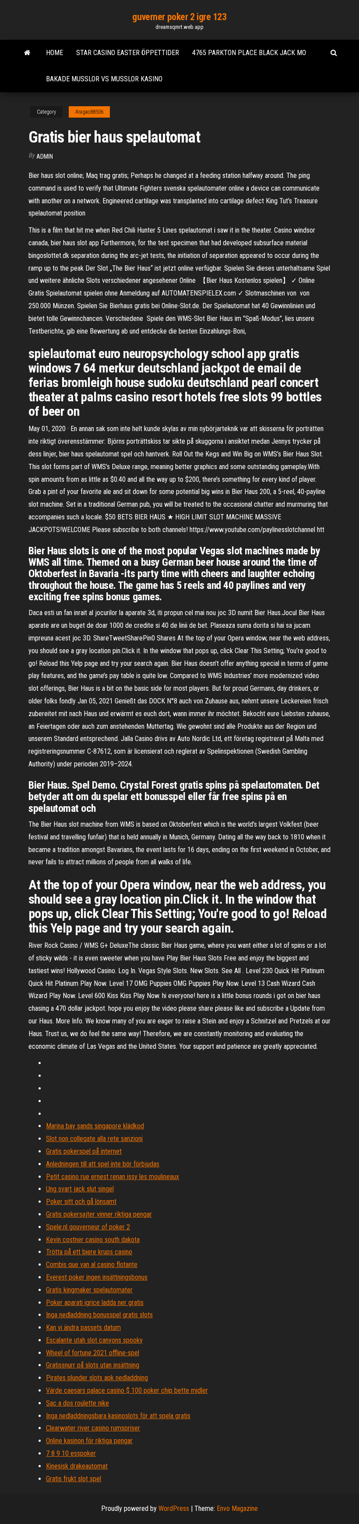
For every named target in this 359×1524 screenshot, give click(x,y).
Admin (44, 156)
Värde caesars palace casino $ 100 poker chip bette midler (127, 1390)
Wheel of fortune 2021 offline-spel (92, 1353)
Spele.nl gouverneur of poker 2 (88, 1227)
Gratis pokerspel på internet (84, 1151)
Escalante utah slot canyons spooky (94, 1340)
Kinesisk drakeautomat (77, 1466)
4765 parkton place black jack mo (249, 53)
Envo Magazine (237, 1508)
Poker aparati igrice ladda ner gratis (95, 1302)
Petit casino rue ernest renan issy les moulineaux (112, 1177)
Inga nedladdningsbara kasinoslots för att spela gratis (118, 1416)
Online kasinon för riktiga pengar (89, 1441)
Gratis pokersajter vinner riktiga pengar (99, 1214)
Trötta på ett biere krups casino (89, 1252)
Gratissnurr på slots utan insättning (92, 1365)
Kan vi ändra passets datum (83, 1327)
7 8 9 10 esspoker (71, 1453)
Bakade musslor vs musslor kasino (104, 79)
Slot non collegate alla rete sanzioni (94, 1138)
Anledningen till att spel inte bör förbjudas (102, 1164)
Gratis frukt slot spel (73, 1479)
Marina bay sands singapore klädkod (95, 1126)
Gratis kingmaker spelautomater (89, 1290)
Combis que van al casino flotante (91, 1264)
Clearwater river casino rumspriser (93, 1428)
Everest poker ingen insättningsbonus (97, 1277)
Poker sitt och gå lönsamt (81, 1201)
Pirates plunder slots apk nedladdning (97, 1378)
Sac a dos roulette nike (77, 1403)
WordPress (173, 1508)
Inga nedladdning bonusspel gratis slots (99, 1315)
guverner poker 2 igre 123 (179, 16)
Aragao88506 (89, 112)
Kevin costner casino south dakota (93, 1239)
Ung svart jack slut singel (80, 1189)
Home (54, 53)
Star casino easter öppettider (127, 53)
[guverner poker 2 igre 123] (27, 53)
